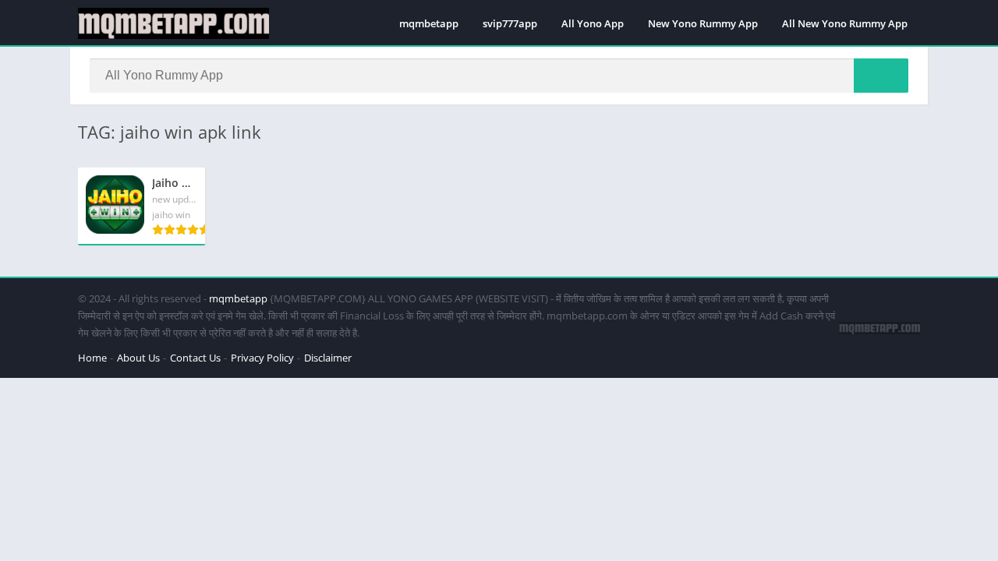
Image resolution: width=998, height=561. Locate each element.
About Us (138, 358)
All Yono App (592, 23)
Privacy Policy (262, 358)
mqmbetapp (428, 23)
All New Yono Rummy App (845, 23)
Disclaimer (328, 358)
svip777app (510, 23)
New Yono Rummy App (703, 23)
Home (92, 358)
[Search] (881, 75)
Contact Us (195, 358)
